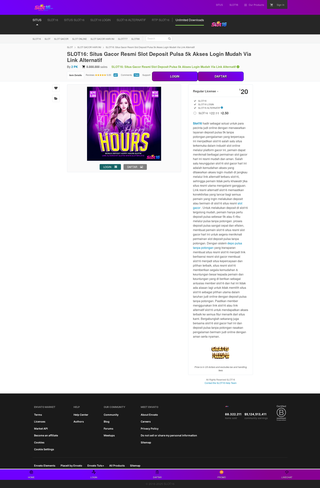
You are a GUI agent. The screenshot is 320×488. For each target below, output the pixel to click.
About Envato (149, 414)
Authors (79, 421)
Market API (41, 428)
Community (111, 414)
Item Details (75, 75)
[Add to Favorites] (56, 88)
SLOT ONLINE (79, 38)
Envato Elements (44, 465)
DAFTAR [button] (132, 167)
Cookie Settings (44, 449)
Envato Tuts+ (95, 465)
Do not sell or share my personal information (169, 435)
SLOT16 (37, 38)
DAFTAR (221, 76)
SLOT (47, 38)
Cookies (39, 442)
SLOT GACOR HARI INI (102, 38)
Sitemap (146, 442)
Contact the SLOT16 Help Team (220, 382)
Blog (106, 421)
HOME (31, 477)
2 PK (74, 67)
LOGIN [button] (107, 167)
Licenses (39, 421)
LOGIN (174, 76)
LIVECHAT (286, 477)
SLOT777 (123, 38)
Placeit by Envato (71, 465)
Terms (38, 414)
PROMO (221, 477)
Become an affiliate (46, 435)
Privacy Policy (150, 428)
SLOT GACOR (61, 38)
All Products (117, 465)
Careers (146, 421)
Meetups (109, 435)
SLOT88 (135, 38)
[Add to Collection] (56, 98)
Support (146, 74)
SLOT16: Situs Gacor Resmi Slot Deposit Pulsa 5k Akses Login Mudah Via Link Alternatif (150, 47)
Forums (108, 428)
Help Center (81, 414)
